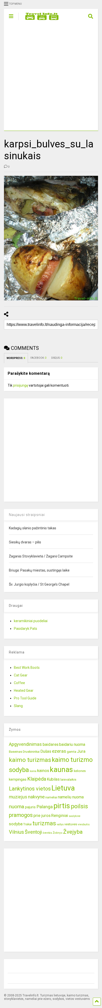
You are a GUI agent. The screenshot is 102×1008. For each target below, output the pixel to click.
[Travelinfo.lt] (39, 20)
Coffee (19, 683)
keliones (80, 771)
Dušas (45, 751)
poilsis (79, 806)
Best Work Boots (27, 668)
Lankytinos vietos (30, 789)
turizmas (44, 823)
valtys (60, 824)
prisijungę (20, 385)
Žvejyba (73, 832)
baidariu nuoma (72, 744)
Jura (81, 751)
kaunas (61, 769)
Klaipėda (36, 779)
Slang (18, 706)
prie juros (42, 815)
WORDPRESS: (16, 358)
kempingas (17, 779)
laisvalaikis (68, 779)
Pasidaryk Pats (25, 629)
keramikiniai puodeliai (31, 621)
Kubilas (53, 779)
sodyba (16, 823)
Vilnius (16, 832)
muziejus (18, 796)
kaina (33, 771)
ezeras (59, 751)
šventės (47, 832)
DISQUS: (56, 357)
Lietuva (63, 788)
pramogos (21, 815)
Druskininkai (31, 751)
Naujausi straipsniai (27, 515)
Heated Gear (23, 690)
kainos (43, 770)
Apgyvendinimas (25, 744)
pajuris (30, 807)
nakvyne (36, 797)
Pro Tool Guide (25, 698)
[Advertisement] (51, 77)
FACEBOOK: (38, 357)
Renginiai (59, 815)
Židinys (57, 832)
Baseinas (15, 751)
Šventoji (33, 832)
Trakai (27, 824)
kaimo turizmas (30, 759)
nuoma (16, 807)
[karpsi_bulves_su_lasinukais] (51, 238)
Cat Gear (20, 675)
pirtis (61, 806)
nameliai (51, 797)
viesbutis (84, 824)
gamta (71, 751)
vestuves (70, 824)
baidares (50, 744)
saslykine (74, 816)
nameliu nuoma (71, 797)
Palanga (44, 807)
